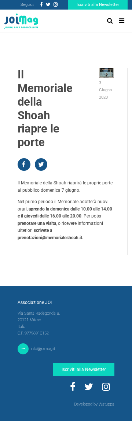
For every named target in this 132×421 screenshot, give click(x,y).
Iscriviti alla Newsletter (98, 4)
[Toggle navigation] (122, 21)
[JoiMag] (21, 21)
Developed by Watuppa (94, 404)
